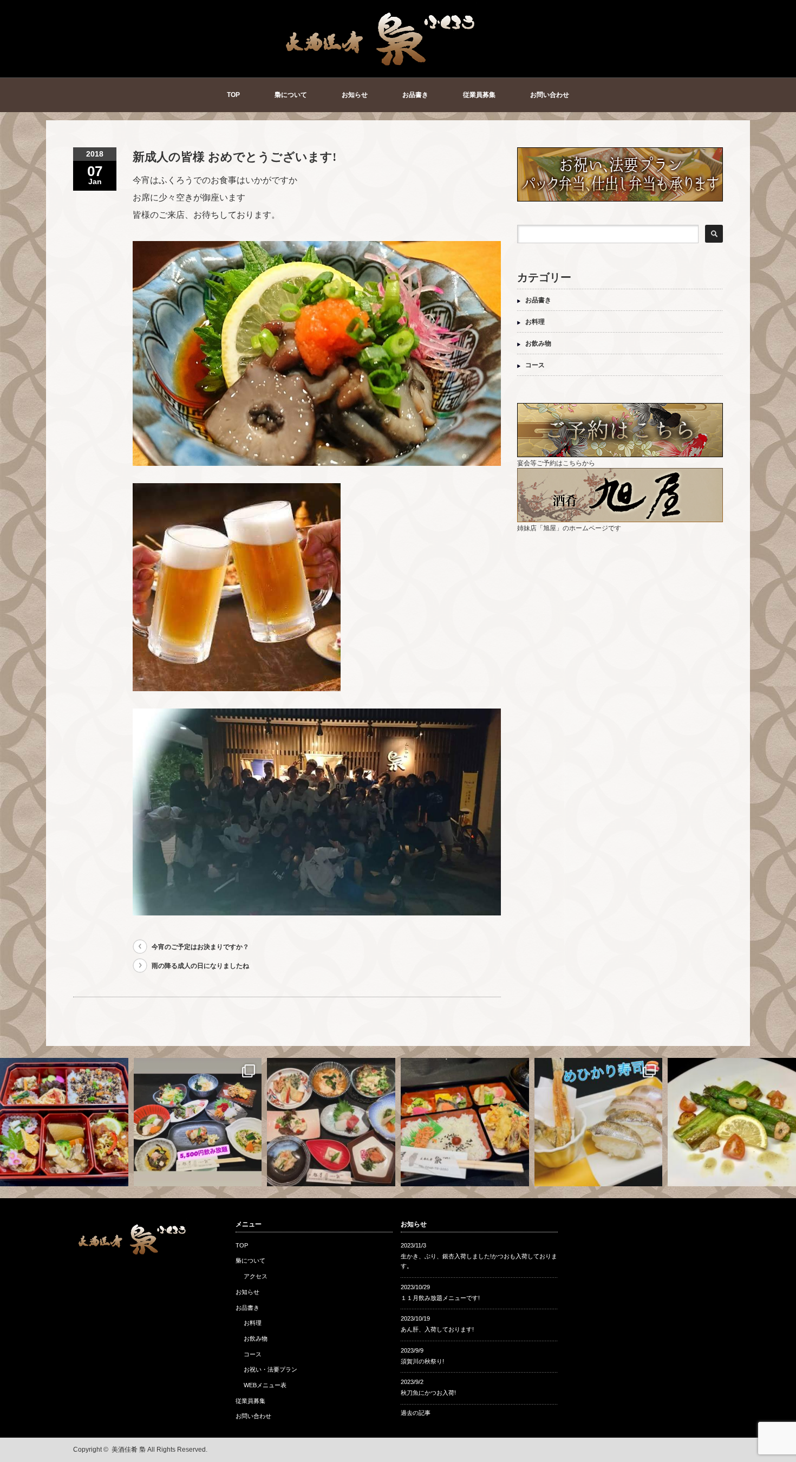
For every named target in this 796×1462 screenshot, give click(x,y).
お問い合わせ (549, 95)
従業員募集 (479, 95)
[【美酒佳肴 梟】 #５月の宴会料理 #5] (331, 1122)
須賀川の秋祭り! (422, 1361)
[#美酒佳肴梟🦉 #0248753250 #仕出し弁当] (64, 1122)
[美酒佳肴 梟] (381, 63)
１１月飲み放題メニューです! (440, 1298)
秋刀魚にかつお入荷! (428, 1392)
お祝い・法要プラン (270, 1369)
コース (535, 365)
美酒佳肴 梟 (129, 1449)
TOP (233, 95)
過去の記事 (415, 1412)
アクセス (255, 1276)
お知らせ (355, 95)
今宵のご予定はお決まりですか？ (200, 947)
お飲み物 (538, 343)
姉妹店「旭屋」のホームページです (569, 528)
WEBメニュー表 (265, 1385)
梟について (291, 95)
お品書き (415, 95)
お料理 (535, 322)
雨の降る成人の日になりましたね (200, 966)
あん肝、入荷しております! (437, 1329)
